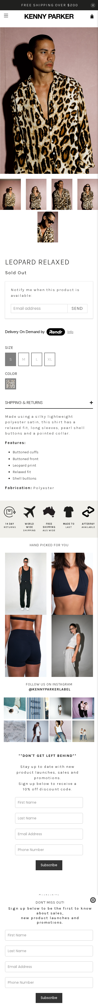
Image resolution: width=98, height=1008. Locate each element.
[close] (92, 900)
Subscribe (49, 997)
